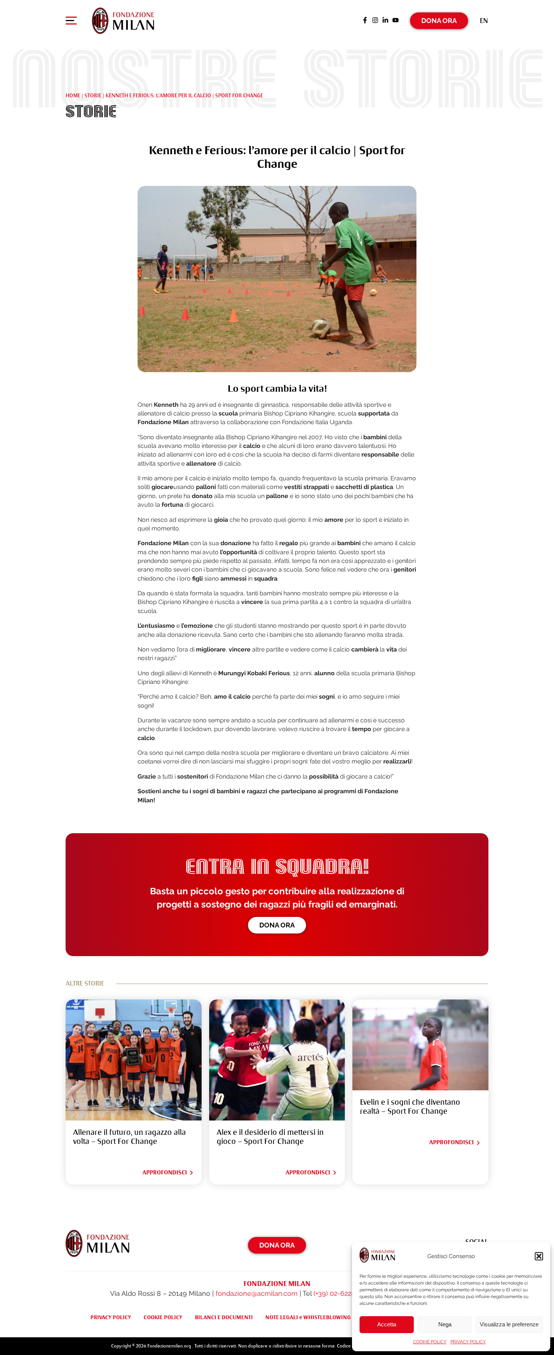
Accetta (386, 1324)
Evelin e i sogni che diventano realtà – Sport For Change (410, 1107)
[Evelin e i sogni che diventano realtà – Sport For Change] (420, 1044)
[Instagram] (375, 21)
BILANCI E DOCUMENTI (224, 1317)
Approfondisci (164, 1172)
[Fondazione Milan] (123, 20)
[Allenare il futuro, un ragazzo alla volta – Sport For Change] (134, 1059)
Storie (92, 95)
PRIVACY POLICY (468, 1341)
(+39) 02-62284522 (342, 1293)
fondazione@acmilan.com (257, 1293)
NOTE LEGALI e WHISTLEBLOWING (308, 1317)
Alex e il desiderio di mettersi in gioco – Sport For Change (270, 1137)
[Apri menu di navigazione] (71, 22)
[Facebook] (365, 21)
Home (73, 95)
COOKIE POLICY (430, 1341)
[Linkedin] (385, 21)
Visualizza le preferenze (509, 1324)
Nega (444, 1324)
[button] (539, 1256)
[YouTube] (395, 21)
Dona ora (277, 925)
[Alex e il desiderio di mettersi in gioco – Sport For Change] (277, 1059)
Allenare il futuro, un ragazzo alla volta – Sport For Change (129, 1137)
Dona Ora (439, 21)
